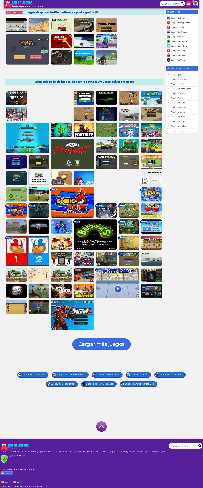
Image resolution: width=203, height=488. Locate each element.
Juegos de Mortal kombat (99, 384)
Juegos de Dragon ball (180, 23)
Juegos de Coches (179, 32)
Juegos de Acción (178, 51)
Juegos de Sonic (178, 18)
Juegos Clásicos (177, 98)
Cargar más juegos (101, 344)
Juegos (161, 452)
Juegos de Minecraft (179, 41)
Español (8, 473)
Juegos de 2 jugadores (62, 384)
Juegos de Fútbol (178, 79)
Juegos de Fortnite (179, 46)
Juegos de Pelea (178, 55)
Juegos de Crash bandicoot (71, 374)
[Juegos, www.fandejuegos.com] (18, 4)
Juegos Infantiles (178, 126)
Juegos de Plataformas (181, 89)
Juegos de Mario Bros (33, 374)
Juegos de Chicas (178, 93)
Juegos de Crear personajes (139, 384)
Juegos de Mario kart (108, 374)
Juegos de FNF (177, 37)
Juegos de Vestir (178, 103)
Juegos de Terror (178, 121)
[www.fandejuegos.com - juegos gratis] (15, 447)
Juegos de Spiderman (170, 374)
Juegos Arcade (177, 27)
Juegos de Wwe (178, 60)
